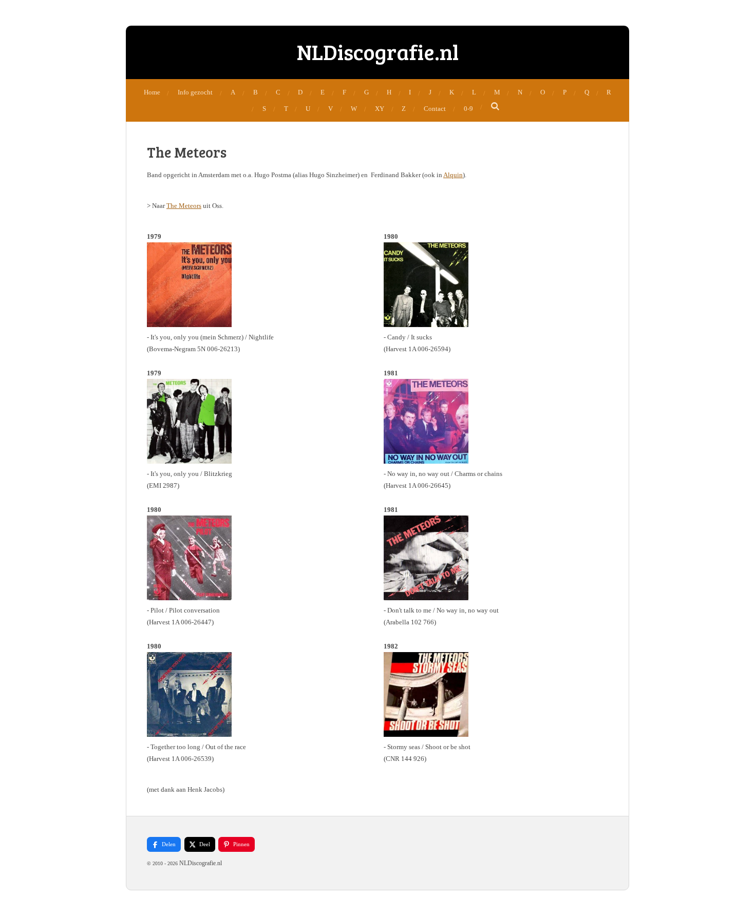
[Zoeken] (495, 107)
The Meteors (183, 205)
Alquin (453, 175)
